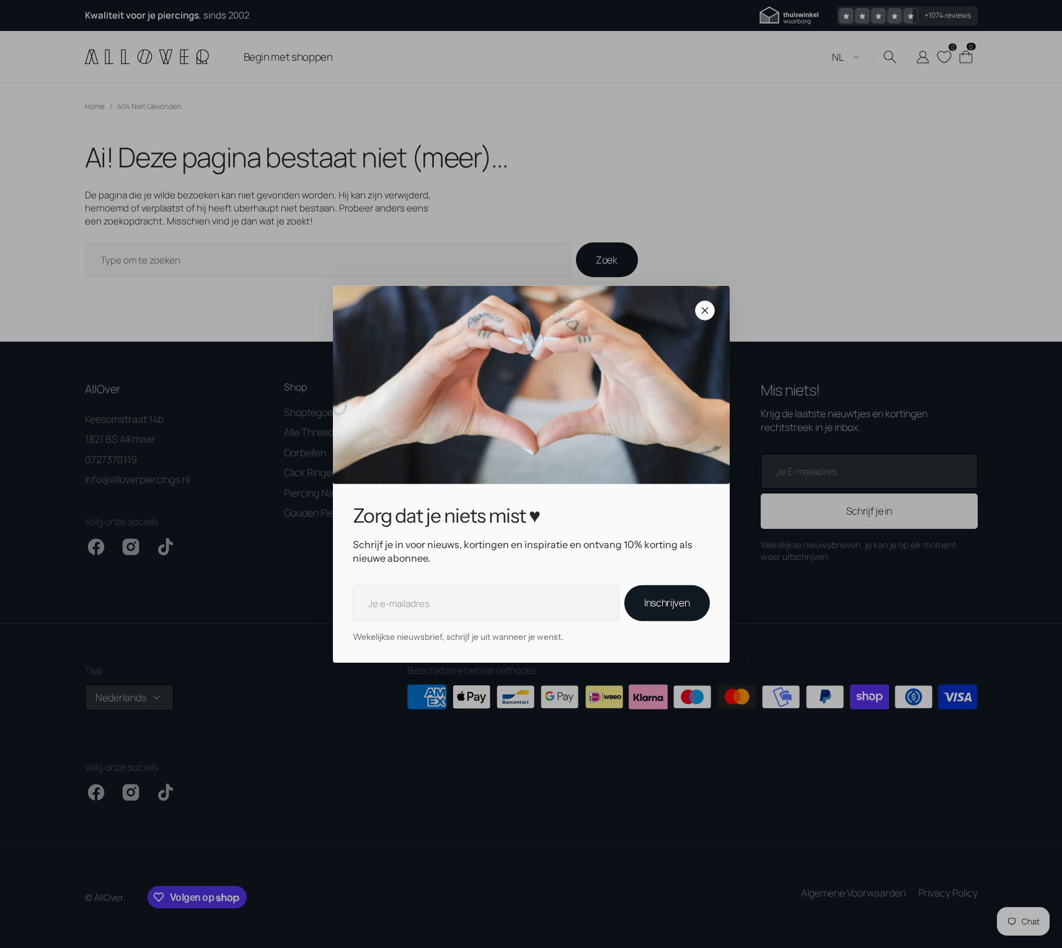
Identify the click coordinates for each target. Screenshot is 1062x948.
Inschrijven (666, 602)
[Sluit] (705, 310)
